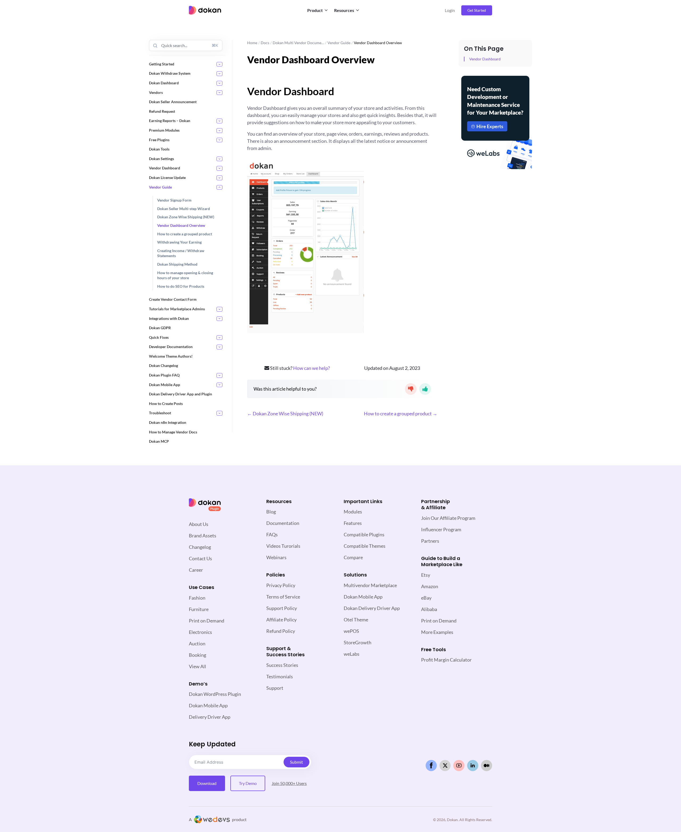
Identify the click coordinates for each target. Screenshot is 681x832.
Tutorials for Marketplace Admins (177, 309)
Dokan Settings (161, 158)
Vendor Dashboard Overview (181, 225)
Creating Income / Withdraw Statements (180, 253)
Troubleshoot (160, 413)
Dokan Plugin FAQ (164, 375)
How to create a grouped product (184, 234)
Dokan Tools (159, 149)
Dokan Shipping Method (177, 264)
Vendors (156, 92)
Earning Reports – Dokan (169, 120)
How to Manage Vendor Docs (173, 432)
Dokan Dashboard (164, 83)
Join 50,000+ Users (289, 783)
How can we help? (311, 368)
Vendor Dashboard (164, 168)
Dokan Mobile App (164, 384)
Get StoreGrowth (495, 147)
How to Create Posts (166, 403)
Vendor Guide (160, 187)
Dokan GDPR (160, 327)
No (411, 389)
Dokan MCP (159, 441)
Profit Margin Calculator (446, 660)
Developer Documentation (171, 346)
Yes (425, 389)
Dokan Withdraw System (169, 73)
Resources (344, 10)
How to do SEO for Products (180, 286)
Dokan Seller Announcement (173, 101)
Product (315, 10)
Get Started (476, 10)
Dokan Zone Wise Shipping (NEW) (185, 217)
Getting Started (161, 64)
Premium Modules (164, 130)
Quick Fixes (159, 337)
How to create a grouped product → (400, 413)
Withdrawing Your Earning (179, 242)
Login (450, 10)
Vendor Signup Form (174, 200)
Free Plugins (159, 139)
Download (207, 783)
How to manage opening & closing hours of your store (185, 275)
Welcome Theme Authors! (171, 356)
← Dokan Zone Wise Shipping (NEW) (285, 413)
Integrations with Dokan (169, 318)
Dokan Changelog (163, 365)
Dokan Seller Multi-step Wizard (183, 208)
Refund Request (162, 111)
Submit (296, 761)
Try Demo (248, 783)
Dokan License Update (167, 177)
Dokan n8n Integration (167, 422)
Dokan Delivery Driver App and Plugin (180, 394)
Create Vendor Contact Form (173, 299)
